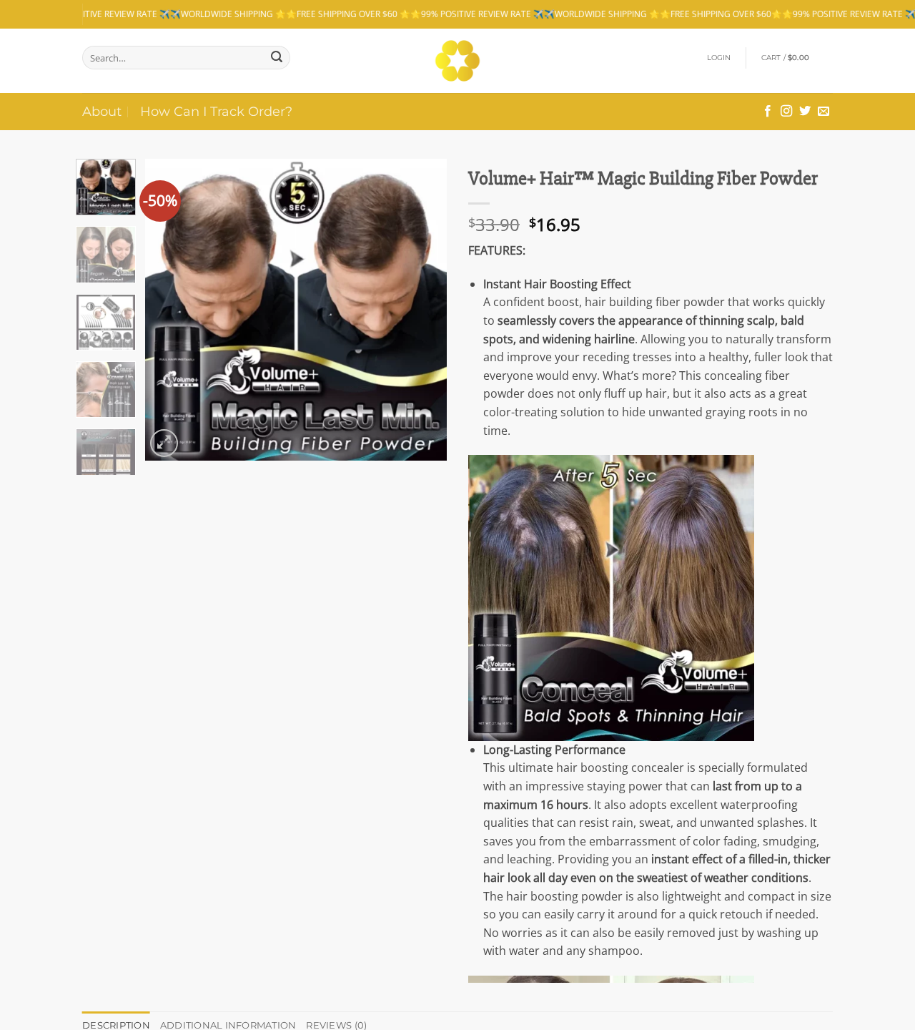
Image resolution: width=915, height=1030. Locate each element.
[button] (719, 58)
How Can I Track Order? (216, 111)
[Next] (423, 310)
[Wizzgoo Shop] (458, 61)
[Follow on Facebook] (767, 111)
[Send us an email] (823, 111)
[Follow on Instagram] (786, 111)
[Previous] (169, 310)
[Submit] (277, 57)
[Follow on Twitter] (805, 111)
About (102, 111)
